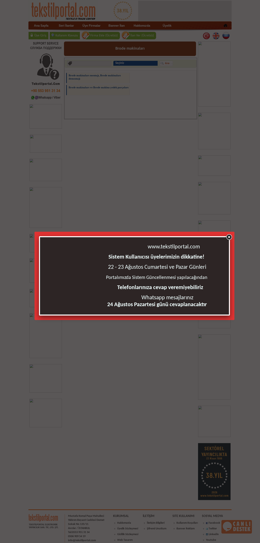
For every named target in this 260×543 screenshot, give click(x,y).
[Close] (229, 237)
